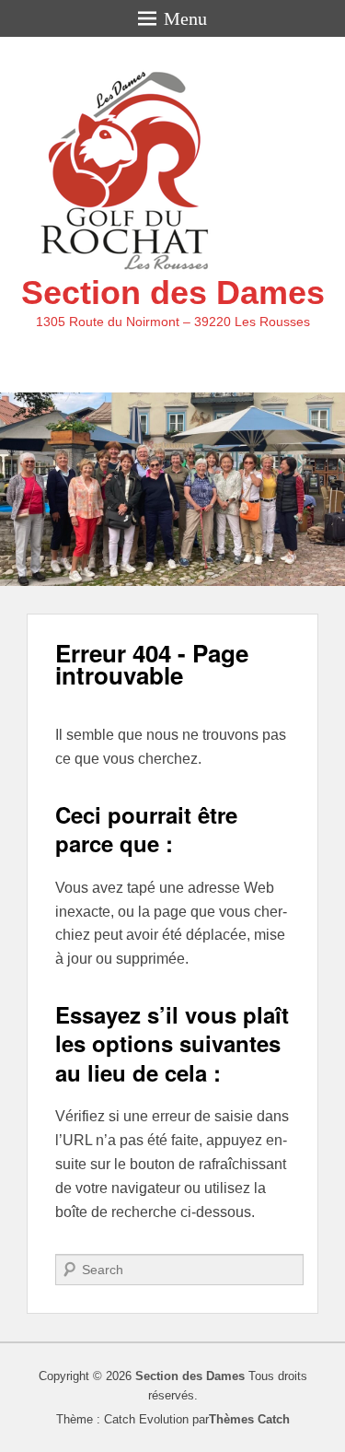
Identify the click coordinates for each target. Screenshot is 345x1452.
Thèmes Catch (249, 1419)
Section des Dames (173, 292)
